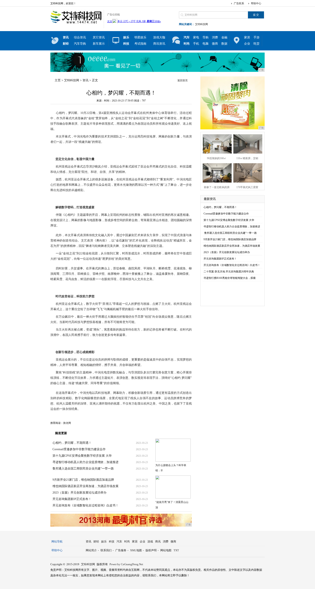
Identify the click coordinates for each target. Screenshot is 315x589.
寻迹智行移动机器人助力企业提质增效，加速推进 (85, 462)
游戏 (150, 541)
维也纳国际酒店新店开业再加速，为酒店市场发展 (85, 486)
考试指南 (140, 43)
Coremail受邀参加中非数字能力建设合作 (79, 449)
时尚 (127, 541)
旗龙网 (67, 422)
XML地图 (136, 550)
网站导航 (57, 541)
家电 (196, 37)
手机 (196, 43)
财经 (96, 541)
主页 (58, 80)
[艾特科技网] (76, 24)
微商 (215, 43)
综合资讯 (80, 37)
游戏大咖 (159, 37)
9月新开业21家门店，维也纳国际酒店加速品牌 (83, 479)
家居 (247, 37)
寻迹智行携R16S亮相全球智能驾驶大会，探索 (230, 277)
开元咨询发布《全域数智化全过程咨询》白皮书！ (85, 505)
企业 (247, 43)
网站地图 (165, 550)
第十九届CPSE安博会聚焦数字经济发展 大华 (82, 455)
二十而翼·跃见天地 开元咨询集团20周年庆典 (229, 271)
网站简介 (91, 550)
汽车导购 (80, 43)
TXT (176, 550)
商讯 (158, 541)
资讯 (85, 80)
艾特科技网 (201, 24)
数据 (224, 43)
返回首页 (182, 80)
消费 (215, 37)
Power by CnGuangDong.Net (126, 564)
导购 (205, 37)
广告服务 (120, 550)
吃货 (257, 43)
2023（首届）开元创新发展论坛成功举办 (79, 492)
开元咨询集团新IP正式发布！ (71, 499)
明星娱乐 (140, 37)
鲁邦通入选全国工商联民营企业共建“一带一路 (83, 468)
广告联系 (239, 3)
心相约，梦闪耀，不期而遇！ (72, 442)
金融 (224, 37)
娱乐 (104, 541)
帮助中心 (256, 3)
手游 (257, 37)
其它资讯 (99, 37)
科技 (111, 541)
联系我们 (106, 550)
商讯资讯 (159, 43)
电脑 (205, 43)
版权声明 (151, 550)
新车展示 (99, 43)
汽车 (119, 541)
